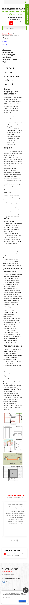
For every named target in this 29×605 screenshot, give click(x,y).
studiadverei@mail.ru (8, 574)
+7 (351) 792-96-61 (16, 17)
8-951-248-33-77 (15, 19)
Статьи (10, 34)
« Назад (4, 44)
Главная (4, 34)
